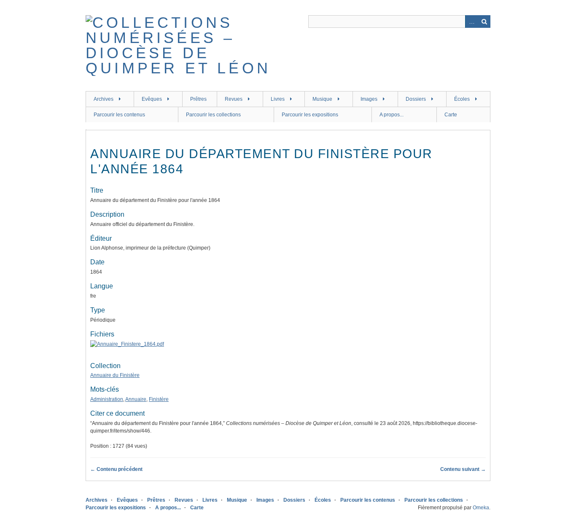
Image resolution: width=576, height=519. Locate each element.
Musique (322, 99)
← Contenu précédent (116, 469)
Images (369, 99)
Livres (278, 99)
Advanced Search (471, 21)
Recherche (484, 21)
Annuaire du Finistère (115, 375)
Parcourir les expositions (310, 115)
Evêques (152, 99)
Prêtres (198, 99)
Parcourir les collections (213, 115)
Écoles (462, 99)
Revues (233, 99)
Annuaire (135, 399)
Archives (103, 99)
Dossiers (416, 99)
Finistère (159, 399)
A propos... (392, 115)
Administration (106, 399)
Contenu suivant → (463, 469)
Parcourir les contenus (119, 115)
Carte (450, 115)
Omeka (481, 508)
